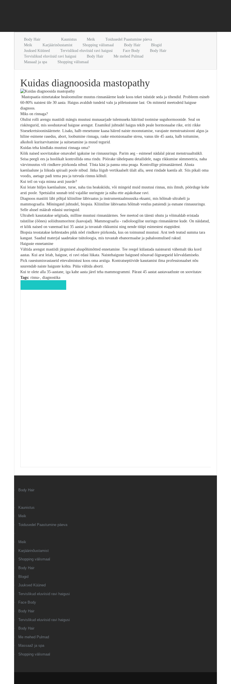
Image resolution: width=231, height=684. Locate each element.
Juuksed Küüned (37, 51)
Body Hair (32, 39)
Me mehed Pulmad (128, 56)
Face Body (131, 51)
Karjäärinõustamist (57, 45)
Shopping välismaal (98, 45)
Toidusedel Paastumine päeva (128, 39)
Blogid (156, 45)
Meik (91, 39)
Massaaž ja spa (35, 62)
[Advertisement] (80, 16)
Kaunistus (69, 39)
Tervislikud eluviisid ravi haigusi (86, 51)
